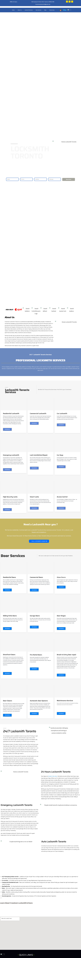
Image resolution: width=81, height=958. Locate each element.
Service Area (51, 10)
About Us (20, 10)
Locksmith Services (29, 10)
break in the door (52, 776)
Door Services (38, 10)
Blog (45, 10)
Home (13, 10)
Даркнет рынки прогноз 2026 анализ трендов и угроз (7, 906)
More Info (4, 912)
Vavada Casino (27, 905)
